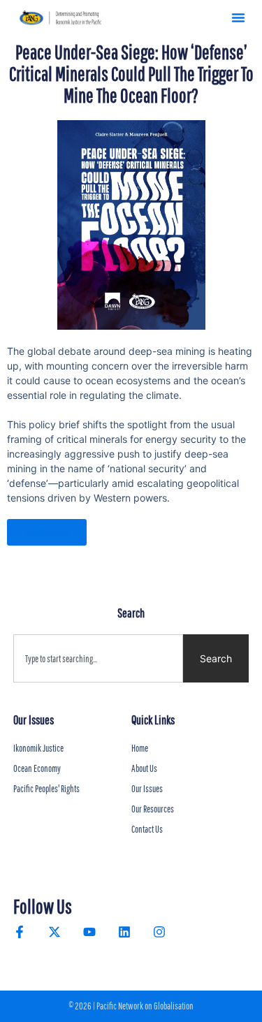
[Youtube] (89, 932)
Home (139, 748)
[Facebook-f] (19, 932)
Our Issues (147, 788)
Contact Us (147, 829)
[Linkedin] (124, 932)
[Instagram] (159, 932)
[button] (238, 17)
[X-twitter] (54, 932)
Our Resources (152, 809)
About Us (144, 768)
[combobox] (98, 658)
